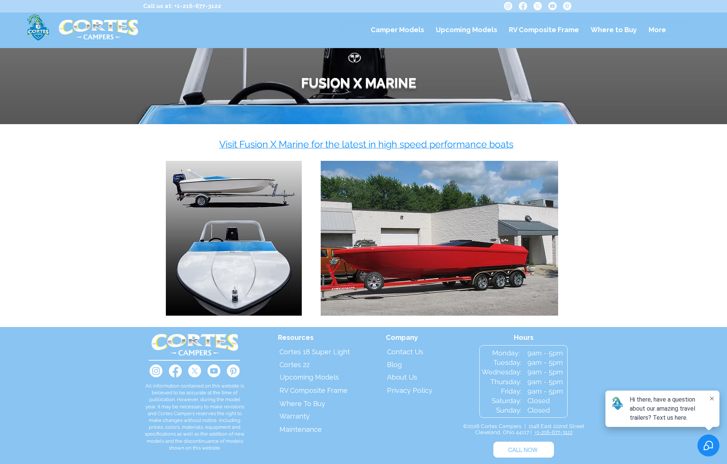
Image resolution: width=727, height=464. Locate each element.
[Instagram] (508, 6)
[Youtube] (552, 6)
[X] (538, 6)
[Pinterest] (567, 6)
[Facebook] (523, 6)
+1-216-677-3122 (554, 432)
